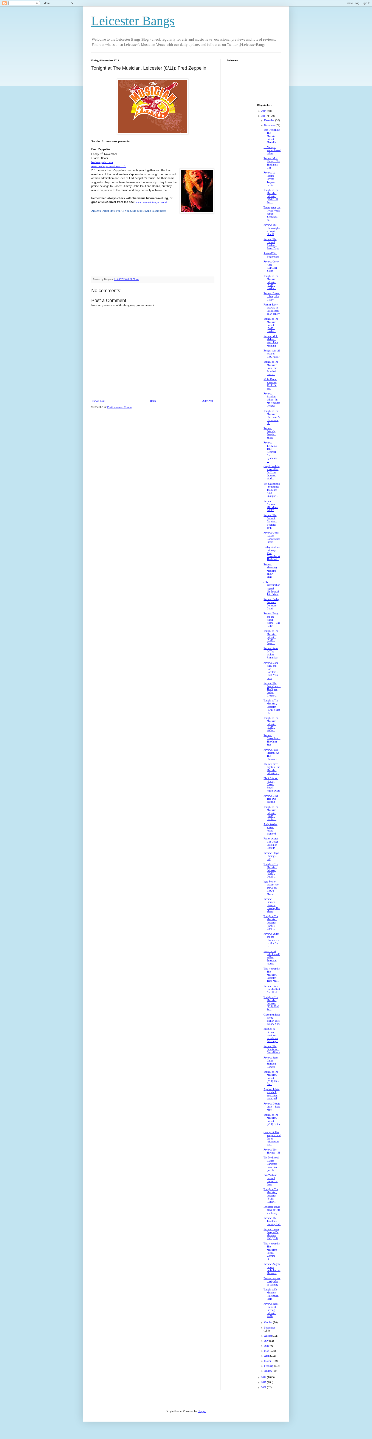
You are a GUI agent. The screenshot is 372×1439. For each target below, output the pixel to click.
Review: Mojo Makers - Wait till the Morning (271, 341)
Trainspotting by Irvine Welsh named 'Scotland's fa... (272, 213)
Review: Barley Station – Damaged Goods (271, 604)
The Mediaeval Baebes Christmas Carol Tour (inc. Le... (271, 1164)
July (266, 1340)
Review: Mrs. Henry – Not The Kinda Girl (272, 163)
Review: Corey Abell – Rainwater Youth (271, 266)
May (267, 1350)
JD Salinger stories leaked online (272, 150)
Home (153, 400)
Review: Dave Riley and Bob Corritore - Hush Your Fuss (271, 670)
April (267, 1355)
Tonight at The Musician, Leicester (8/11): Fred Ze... (271, 1003)
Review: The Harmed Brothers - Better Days (271, 244)
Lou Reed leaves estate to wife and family (272, 1210)
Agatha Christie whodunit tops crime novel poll (271, 1094)
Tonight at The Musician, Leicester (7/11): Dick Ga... (271, 1078)
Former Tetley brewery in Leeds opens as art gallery (272, 309)
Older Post (207, 400)
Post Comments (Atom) (119, 407)
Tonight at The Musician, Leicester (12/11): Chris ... (271, 922)
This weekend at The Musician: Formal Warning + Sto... (272, 1251)
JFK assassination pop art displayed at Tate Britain (272, 588)
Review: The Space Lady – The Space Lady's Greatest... (272, 689)
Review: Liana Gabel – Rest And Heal (272, 989)
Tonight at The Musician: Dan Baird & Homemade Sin (272, 417)
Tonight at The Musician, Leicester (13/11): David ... (271, 870)
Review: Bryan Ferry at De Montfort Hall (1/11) (271, 1234)
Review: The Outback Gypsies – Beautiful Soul (270, 521)
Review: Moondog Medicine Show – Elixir (270, 570)
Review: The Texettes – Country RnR (272, 1221)
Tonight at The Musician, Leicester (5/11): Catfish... (271, 1195)
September (269, 1327)
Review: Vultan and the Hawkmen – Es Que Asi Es (271, 940)
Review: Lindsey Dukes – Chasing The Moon (272, 905)
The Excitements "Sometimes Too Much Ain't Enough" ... (272, 490)
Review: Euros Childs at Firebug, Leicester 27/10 (271, 1310)
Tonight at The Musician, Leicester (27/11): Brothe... (271, 325)
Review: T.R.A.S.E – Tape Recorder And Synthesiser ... (271, 452)
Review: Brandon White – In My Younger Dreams (272, 400)
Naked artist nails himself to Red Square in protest (272, 957)
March (267, 1360)
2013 (264, 116)
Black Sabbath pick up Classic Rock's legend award (272, 784)
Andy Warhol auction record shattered (270, 829)
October (268, 1322)
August (268, 1335)
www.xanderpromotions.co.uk (108, 166)
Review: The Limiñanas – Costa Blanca (272, 1049)
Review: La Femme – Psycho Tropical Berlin (270, 179)
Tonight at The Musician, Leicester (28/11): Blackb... (271, 282)
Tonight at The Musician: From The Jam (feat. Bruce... (271, 368)
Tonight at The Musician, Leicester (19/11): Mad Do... (272, 707)
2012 (264, 1377)
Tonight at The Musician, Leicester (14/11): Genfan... (271, 813)
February (269, 1365)
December (269, 120)
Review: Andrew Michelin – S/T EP (271, 506)
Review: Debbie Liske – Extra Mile (272, 1106)
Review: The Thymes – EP (272, 1151)
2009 (264, 1387)
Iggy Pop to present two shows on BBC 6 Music (271, 888)
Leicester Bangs (133, 21)
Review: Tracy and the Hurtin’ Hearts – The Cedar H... (272, 619)
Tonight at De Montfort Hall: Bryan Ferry (271, 1294)
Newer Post (98, 400)
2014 (264, 110)
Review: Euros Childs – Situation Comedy (271, 1062)
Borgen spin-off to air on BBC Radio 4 (272, 353)
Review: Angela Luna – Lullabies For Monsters (272, 1269)
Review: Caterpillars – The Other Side (272, 740)
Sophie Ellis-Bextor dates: (272, 255)
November (270, 125)
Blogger (202, 1411)
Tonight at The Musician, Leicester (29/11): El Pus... (271, 196)
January (268, 1370)
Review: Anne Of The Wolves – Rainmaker (271, 653)
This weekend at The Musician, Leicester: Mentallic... (272, 136)
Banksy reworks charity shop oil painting (272, 1281)
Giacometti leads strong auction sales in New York (272, 1019)
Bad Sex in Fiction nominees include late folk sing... (271, 1035)
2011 (264, 1382)
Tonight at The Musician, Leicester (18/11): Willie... (271, 724)
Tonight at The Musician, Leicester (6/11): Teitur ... (272, 1121)
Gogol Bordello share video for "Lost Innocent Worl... (271, 472)
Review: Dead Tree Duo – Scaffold (271, 799)
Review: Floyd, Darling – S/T (271, 856)
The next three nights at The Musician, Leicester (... (272, 768)
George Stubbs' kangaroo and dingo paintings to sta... (272, 1138)
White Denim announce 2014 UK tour (270, 384)
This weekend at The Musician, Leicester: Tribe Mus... (272, 975)
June (267, 1345)
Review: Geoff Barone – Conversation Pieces (272, 537)
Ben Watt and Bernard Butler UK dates (270, 1180)
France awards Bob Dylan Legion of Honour (271, 843)
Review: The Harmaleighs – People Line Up (272, 229)
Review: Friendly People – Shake (270, 433)
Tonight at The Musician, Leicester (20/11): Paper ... (271, 637)
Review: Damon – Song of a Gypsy (272, 296)
